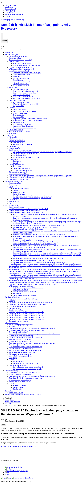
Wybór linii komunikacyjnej (22, 63)
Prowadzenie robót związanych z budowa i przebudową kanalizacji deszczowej (34, 334)
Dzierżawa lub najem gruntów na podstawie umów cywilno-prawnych (32, 328)
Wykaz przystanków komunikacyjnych (21, 69)
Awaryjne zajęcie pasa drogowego (20, 345)
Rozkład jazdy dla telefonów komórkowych (27, 65)
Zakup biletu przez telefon (21, 95)
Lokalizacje (17, 161)
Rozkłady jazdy (10, 11)
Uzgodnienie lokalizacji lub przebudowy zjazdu (24, 372)
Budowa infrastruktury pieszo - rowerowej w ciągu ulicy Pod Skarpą (35, 242)
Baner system (13, 159)
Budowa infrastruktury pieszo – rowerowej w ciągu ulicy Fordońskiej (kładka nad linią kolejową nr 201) (47, 253)
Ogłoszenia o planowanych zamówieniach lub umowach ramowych (31, 302)
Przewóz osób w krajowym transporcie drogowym (25, 337)
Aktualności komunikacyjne (18, 56)
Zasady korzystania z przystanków (20, 339)
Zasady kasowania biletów (21, 85)
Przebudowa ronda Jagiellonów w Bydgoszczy (28, 240)
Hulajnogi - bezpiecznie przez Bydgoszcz (26, 153)
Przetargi (12, 301)
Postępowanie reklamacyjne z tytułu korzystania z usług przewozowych (32, 343)
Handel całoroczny (19, 361)
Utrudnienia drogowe (16, 139)
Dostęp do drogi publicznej (18, 365)
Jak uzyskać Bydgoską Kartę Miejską (21, 325)
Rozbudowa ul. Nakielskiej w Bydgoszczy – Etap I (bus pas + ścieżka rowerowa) (39, 234)
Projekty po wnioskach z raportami (24, 291)
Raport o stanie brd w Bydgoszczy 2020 (26, 157)
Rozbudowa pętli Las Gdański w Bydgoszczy (28, 229)
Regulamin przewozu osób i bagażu (24, 128)
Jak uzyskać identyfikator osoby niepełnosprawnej (25, 350)
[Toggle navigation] (1, 2)
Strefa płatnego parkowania (14, 14)
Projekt (15, 163)
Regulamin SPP (14, 201)
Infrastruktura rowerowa (17, 141)
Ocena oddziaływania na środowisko (25, 295)
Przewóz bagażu (18, 115)
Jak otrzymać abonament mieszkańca (21, 354)
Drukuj (3, 424)
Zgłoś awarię (17, 389)
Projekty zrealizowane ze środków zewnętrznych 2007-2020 (28, 209)
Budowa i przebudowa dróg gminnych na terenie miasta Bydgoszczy (35, 227)
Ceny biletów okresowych (21, 74)
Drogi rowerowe (18, 142)
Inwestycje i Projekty (12, 205)
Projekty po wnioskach (20, 290)
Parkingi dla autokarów (16, 165)
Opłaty (11, 187)
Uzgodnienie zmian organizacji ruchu (21, 356)
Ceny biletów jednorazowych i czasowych (27, 73)
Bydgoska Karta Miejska (17, 100)
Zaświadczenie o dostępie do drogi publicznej (28, 367)
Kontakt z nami (18, 387)
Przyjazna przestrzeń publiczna (19, 174)
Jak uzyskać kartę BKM (21, 102)
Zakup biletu (13, 87)
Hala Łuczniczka (18, 166)
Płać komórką (13, 199)
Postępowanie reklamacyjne (22, 124)
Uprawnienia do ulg (19, 109)
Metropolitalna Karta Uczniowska (20, 131)
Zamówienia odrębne (16, 310)
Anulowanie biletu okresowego (23, 126)
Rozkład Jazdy (14, 62)
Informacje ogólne (15, 58)
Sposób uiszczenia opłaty (21, 188)
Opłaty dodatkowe (19, 194)
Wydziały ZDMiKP (19, 385)
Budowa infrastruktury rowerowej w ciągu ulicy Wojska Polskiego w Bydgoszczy (39, 258)
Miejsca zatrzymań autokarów (22, 170)
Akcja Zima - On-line (16, 393)
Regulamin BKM (18, 106)
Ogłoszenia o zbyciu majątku (18, 321)
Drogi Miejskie (10, 135)
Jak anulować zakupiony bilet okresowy (22, 352)
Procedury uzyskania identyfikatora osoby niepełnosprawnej (32, 196)
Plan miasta (12, 146)
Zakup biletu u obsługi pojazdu (23, 96)
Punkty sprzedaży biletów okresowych (25, 91)
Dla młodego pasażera (16, 130)
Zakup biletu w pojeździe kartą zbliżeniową (27, 98)
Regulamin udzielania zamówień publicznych (23, 299)
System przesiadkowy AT (21, 82)
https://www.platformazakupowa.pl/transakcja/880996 (18, 446)
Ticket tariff (17, 76)
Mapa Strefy (13, 185)
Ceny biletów (9, 12)
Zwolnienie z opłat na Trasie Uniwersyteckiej (27, 120)
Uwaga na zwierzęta (19, 155)
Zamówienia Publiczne (12, 297)
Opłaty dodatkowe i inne (21, 84)
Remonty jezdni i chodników (18, 179)
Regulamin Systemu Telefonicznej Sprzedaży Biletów (30, 119)
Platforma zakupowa (15, 308)
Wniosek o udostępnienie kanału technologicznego (25, 347)
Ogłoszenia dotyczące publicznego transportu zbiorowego (27, 304)
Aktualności (9, 52)
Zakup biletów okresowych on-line (24, 93)
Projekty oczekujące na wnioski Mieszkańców (28, 288)
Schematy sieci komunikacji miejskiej (21, 67)
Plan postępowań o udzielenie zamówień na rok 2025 (26, 317)
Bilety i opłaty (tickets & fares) (19, 71)
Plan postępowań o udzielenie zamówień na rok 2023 (26, 313)
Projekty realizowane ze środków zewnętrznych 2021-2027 (28, 212)
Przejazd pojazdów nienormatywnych (21, 348)
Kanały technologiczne (16, 207)
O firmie (11, 383)
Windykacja (13, 358)
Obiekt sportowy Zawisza (21, 168)
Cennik (15, 190)
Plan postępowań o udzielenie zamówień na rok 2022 (26, 312)
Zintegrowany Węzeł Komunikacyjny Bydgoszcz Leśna (23, 394)
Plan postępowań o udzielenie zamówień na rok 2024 (26, 315)
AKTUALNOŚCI (11, 5)
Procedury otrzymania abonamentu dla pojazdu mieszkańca (32, 198)
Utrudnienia (9, 7)
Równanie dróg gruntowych (18, 172)
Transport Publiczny (11, 54)
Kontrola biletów (18, 122)
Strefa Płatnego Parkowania (14, 181)
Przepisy (12, 108)
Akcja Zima (9, 391)
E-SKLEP (12, 203)
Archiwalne (17, 293)
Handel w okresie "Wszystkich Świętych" (26, 363)
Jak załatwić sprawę (11, 323)
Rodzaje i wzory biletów (21, 78)
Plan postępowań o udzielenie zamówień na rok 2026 (26, 319)
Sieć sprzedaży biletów (20, 89)
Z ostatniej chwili (10, 9)
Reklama (12, 326)
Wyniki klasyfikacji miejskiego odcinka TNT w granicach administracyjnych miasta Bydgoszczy (40, 176)
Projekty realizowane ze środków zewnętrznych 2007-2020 (28, 211)
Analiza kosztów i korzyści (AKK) (20, 60)
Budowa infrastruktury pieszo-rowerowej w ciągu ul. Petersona (33, 260)
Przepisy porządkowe (20, 113)
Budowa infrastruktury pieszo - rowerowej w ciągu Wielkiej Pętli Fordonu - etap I (39, 262)
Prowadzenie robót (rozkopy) (18, 332)
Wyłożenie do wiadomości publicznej (21, 286)
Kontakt (7, 16)
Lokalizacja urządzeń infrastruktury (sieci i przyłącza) (26, 330)
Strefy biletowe (18, 80)
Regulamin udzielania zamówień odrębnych (23, 306)
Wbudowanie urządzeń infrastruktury (21, 336)
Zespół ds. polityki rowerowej (22, 144)
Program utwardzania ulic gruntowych (21, 177)
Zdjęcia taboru (13, 133)
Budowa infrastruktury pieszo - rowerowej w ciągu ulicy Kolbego (34, 244)
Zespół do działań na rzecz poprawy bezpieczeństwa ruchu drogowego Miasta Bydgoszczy (42, 152)
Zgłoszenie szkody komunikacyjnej (20, 341)
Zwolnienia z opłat (19, 192)
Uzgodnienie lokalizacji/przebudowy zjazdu (27, 369)
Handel (11, 359)
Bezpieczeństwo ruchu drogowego (20, 150)
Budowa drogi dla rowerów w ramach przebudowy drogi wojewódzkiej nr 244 (38, 225)
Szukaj (3, 47)
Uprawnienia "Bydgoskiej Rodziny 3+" (26, 111)
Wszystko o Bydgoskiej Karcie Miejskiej (26, 104)
